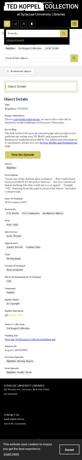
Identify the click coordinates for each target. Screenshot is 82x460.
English (10, 292)
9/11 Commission (30, 213)
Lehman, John (33, 247)
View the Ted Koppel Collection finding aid (30, 339)
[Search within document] (74, 58)
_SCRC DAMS (52, 48)
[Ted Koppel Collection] (41, 10)
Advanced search (15, 40)
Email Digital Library (14, 419)
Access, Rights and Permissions (58, 143)
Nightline (10, 48)
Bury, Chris (12, 224)
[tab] (41, 87)
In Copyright (13, 303)
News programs (15, 269)
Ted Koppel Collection (29, 48)
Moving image (14, 258)
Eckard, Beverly (15, 247)
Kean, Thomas (14, 236)
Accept (69, 449)
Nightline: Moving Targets (20, 361)
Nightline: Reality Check (19, 372)
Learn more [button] (11, 454)
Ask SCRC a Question (15, 423)
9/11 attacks (13, 213)
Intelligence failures (53, 213)
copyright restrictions (26, 119)
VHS (9, 281)
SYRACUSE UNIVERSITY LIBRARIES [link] (24, 385)
